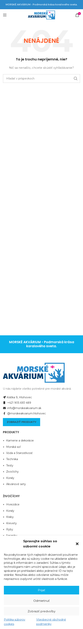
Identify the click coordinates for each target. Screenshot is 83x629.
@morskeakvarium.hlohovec (26, 413)
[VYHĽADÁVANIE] (75, 78)
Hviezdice (12, 504)
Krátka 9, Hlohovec (19, 397)
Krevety (11, 523)
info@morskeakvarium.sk (24, 408)
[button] (77, 544)
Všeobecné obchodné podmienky (51, 622)
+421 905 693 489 (19, 402)
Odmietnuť (41, 601)
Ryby (9, 529)
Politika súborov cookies (14, 622)
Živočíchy (12, 471)
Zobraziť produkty (21, 421)
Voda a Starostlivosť (19, 453)
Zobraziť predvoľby (41, 611)
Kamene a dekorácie (20, 440)
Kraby (10, 517)
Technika (12, 459)
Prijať (41, 590)
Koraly (10, 478)
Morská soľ (13, 447)
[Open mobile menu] (5, 15)
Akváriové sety (16, 484)
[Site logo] (41, 15)
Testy (9, 465)
